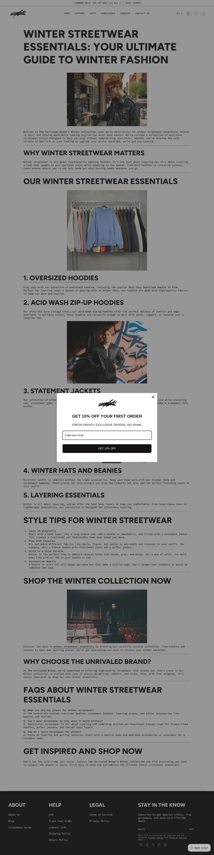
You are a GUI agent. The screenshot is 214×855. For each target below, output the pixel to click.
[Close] (153, 397)
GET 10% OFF (107, 448)
